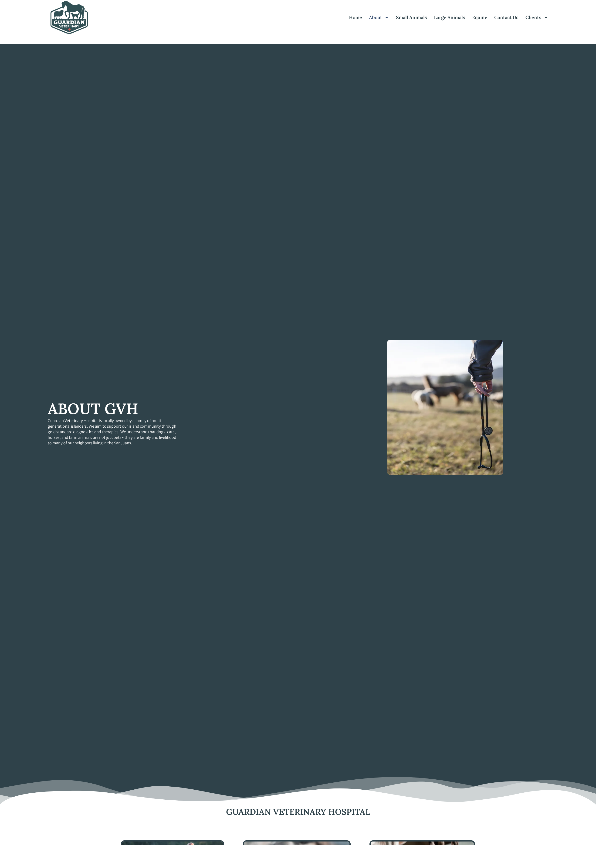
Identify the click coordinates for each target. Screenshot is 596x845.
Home (355, 17)
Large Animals (449, 17)
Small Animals (411, 17)
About (375, 17)
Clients (533, 17)
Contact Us (506, 17)
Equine (479, 17)
